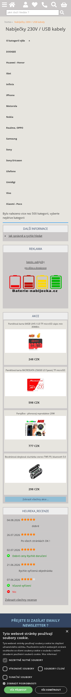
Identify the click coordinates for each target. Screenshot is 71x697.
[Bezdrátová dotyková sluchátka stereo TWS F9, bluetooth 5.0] (35, 471)
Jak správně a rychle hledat (25, 236)
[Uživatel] (37, 6)
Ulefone (11, 171)
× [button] (67, 631)
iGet (8, 73)
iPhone (10, 95)
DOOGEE (11, 51)
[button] (35, 683)
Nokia (9, 117)
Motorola (11, 106)
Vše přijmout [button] (18, 689)
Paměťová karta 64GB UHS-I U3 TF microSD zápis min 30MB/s (35, 325)
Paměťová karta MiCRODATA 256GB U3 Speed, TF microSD (35, 370)
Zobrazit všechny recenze (21, 600)
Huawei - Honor (15, 62)
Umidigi (10, 182)
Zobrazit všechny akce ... (36, 499)
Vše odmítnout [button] (51, 689)
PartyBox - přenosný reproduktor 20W (35, 413)
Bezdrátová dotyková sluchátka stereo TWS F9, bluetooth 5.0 (35, 456)
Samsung (11, 138)
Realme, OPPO (14, 127)
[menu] (4, 5)
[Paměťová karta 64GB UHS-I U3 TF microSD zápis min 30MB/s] (35, 341)
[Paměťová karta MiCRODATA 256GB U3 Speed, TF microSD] (35, 385)
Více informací (49, 654)
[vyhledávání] (56, 6)
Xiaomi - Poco (14, 204)
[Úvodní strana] (14, 6)
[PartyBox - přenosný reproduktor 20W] (35, 428)
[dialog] (35, 662)
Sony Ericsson (14, 160)
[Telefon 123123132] (46, 8)
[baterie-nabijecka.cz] (35, 298)
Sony (9, 149)
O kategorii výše (15, 40)
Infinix (10, 84)
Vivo (8, 193)
